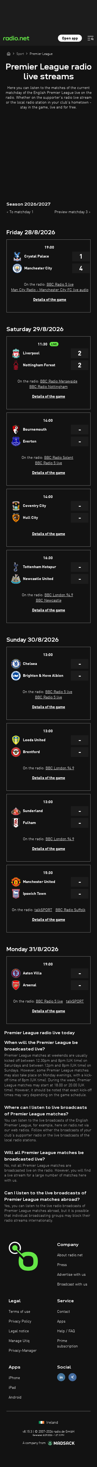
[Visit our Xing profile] (72, 1377)
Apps (61, 1321)
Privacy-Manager (23, 1351)
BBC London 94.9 (58, 595)
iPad (12, 1388)
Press (62, 1265)
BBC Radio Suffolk (70, 910)
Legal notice (19, 1331)
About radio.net (70, 1255)
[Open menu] (90, 38)
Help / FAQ (66, 1331)
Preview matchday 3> (72, 212)
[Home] (8, 53)
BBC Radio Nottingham (48, 387)
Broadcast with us (72, 1284)
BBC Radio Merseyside (58, 381)
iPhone (14, 1378)
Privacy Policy (20, 1321)
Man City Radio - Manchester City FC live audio (49, 290)
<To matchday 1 (19, 212)
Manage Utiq (19, 1341)
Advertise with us (71, 1275)
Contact (63, 1312)
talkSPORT (43, 910)
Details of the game (49, 300)
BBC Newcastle (48, 600)
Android (15, 1397)
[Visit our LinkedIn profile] (61, 1377)
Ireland (51, 1423)
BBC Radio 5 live (60, 284)
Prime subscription (67, 1343)
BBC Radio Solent (58, 458)
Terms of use (19, 1312)
